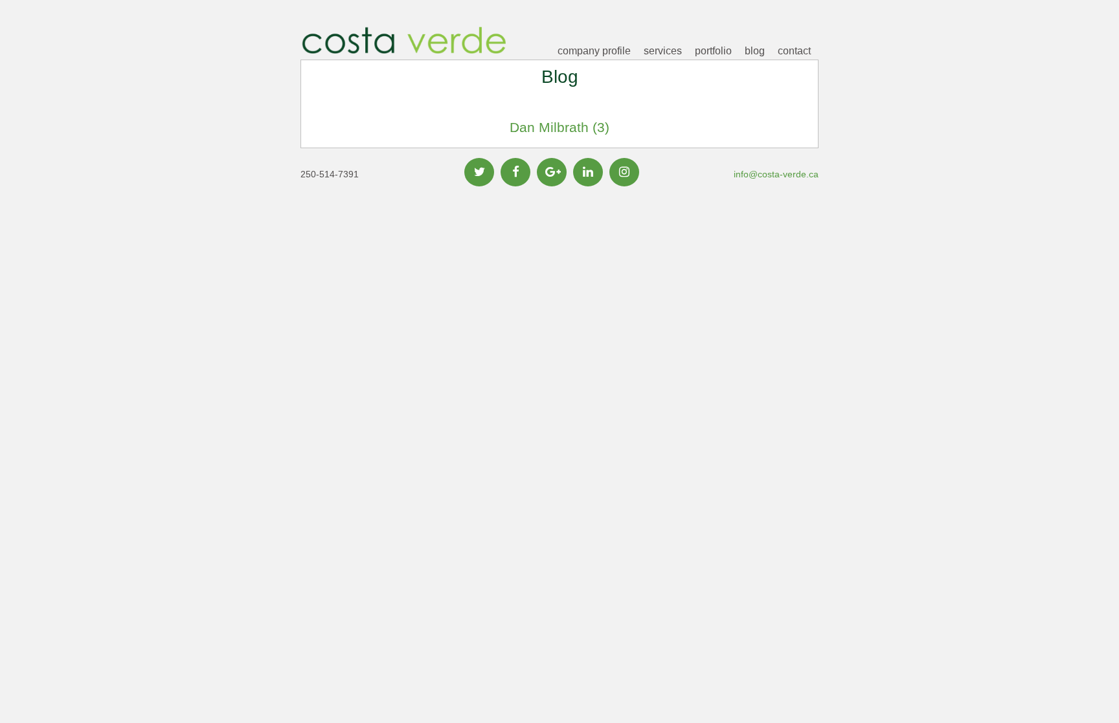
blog (755, 50)
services (663, 50)
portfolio (713, 50)
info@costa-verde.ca (776, 174)
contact (794, 50)
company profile (594, 50)
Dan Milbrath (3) (559, 127)
